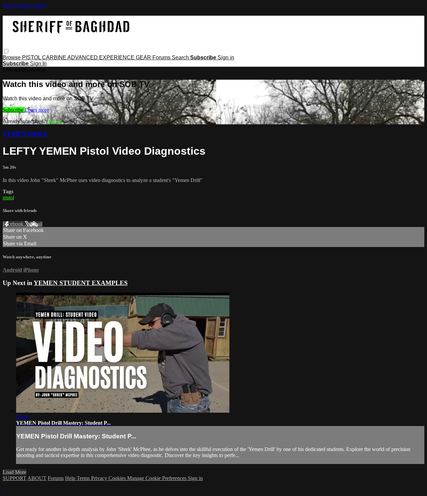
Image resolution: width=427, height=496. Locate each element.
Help (71, 478)
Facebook (14, 224)
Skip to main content (24, 5)
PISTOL (32, 57)
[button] (6, 51)
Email (36, 224)
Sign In (38, 63)
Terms (84, 478)
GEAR (144, 57)
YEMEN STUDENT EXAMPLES (81, 282)
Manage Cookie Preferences (157, 478)
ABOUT (36, 478)
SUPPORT (14, 478)
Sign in (226, 57)
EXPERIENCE (117, 57)
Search (181, 57)
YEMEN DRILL (26, 133)
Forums (162, 57)
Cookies (117, 478)
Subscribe (14, 110)
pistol (8, 197)
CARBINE (54, 57)
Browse (12, 57)
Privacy (99, 478)
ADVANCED (83, 57)
